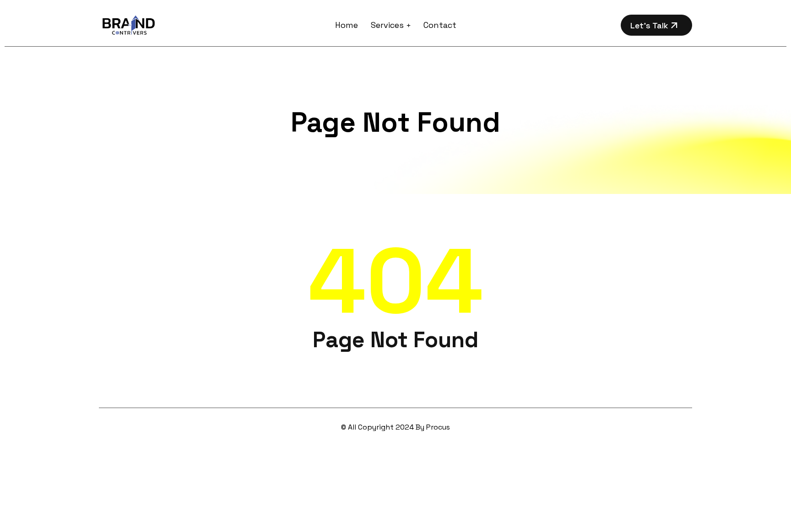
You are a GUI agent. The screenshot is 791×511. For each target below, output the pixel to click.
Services (387, 25)
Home (346, 25)
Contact (439, 25)
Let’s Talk (650, 25)
